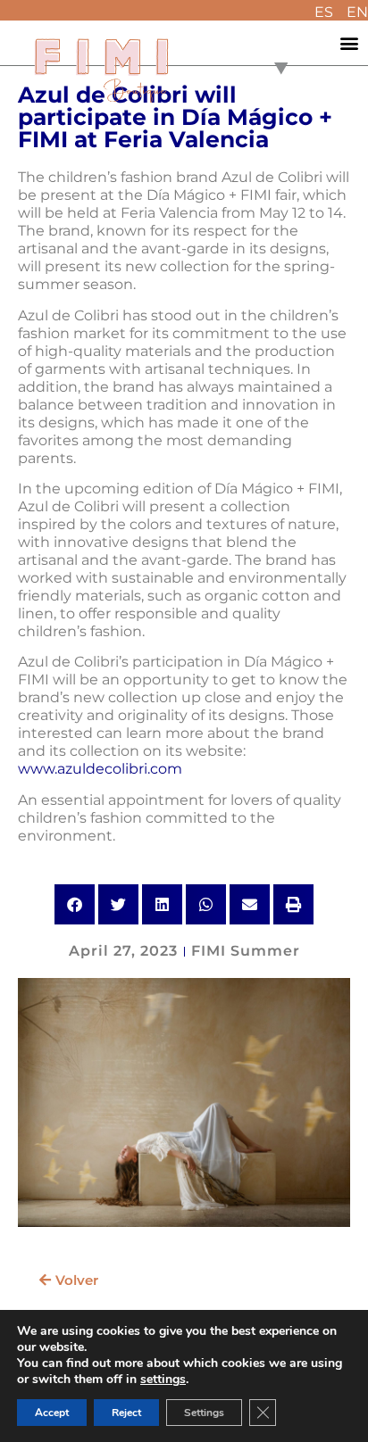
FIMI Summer (245, 950)
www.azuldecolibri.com (100, 768)
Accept (52, 1412)
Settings (204, 1412)
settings (163, 1380)
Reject (126, 1412)
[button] (349, 43)
